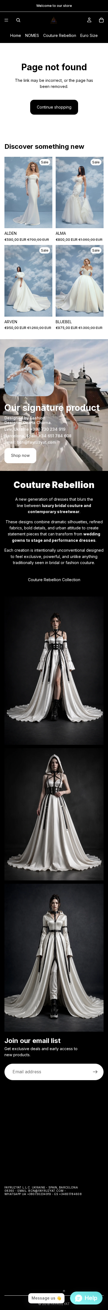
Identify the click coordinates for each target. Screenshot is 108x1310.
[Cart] (101, 20)
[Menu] (6, 20)
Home (15, 35)
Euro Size (89, 35)
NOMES (32, 35)
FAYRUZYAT (60, 1304)
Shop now (20, 455)
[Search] (18, 20)
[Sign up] (95, 1071)
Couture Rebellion (59, 35)
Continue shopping (54, 107)
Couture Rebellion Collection (54, 579)
